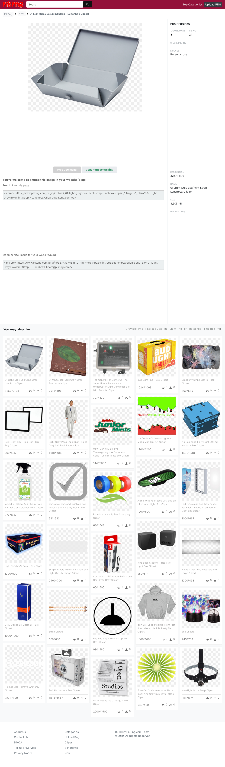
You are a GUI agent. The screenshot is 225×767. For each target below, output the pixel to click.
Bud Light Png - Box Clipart (152, 379)
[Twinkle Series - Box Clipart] (68, 667)
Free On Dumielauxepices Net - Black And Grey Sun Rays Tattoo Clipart (155, 694)
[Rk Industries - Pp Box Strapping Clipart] (112, 491)
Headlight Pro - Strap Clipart (198, 690)
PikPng (8, 14)
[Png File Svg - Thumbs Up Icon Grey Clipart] (112, 615)
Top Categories (193, 4)
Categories (72, 732)
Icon (67, 753)
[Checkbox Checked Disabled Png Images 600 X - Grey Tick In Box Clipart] (68, 481)
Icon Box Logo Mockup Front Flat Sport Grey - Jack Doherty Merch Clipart (156, 628)
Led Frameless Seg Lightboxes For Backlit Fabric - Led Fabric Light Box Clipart (199, 507)
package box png (156, 328)
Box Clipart (188, 631)
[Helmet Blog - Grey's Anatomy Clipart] (24, 664)
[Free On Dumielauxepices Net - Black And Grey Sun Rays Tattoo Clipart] (156, 667)
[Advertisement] (85, 140)
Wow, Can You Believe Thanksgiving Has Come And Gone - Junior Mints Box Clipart (111, 452)
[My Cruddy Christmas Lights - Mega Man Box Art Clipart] (156, 415)
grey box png (134, 328)
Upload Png (72, 737)
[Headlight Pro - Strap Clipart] (201, 667)
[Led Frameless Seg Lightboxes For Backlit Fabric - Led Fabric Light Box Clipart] (201, 481)
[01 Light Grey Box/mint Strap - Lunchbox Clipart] (85, 67)
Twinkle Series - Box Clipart (64, 690)
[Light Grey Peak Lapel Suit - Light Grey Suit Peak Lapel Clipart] (68, 419)
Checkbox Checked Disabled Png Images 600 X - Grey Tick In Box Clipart (67, 507)
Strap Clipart (56, 631)
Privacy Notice (23, 753)
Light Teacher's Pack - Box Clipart (24, 566)
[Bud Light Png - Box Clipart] (156, 357)
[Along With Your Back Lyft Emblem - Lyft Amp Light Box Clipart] (156, 478)
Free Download (67, 169)
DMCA (18, 742)
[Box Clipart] (201, 609)
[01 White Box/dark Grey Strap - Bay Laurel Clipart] (68, 357)
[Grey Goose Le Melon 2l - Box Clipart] (24, 602)
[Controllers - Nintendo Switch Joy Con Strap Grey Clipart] (112, 553)
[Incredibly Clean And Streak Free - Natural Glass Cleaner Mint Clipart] (24, 481)
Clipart (69, 742)
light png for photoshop (185, 328)
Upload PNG (213, 4)
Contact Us (21, 737)
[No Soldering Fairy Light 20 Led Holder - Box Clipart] (201, 419)
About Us (20, 732)
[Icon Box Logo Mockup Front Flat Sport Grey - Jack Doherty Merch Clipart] (156, 602)
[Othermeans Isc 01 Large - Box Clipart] (112, 677)
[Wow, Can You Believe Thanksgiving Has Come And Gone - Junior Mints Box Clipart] (112, 426)
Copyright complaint (99, 169)
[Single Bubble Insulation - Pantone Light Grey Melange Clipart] (68, 546)
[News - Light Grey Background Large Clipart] (201, 546)
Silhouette (71, 747)
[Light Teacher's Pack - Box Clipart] (24, 543)
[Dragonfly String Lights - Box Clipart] (201, 357)
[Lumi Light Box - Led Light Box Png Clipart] (24, 419)
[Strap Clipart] (68, 609)
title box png (212, 328)
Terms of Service (25, 747)
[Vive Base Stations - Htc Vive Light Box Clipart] (156, 540)
